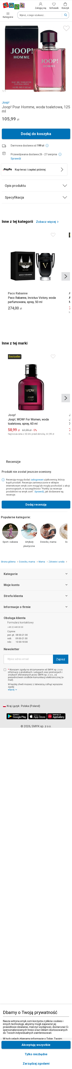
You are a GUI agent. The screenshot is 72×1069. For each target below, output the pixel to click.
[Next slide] (65, 276)
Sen (67, 542)
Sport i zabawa (10, 542)
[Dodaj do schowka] (65, 27)
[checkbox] (5, 670)
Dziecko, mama (48, 542)
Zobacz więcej (46, 221)
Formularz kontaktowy (20, 622)
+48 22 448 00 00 (15, 627)
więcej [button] (11, 689)
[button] (36, 1064)
